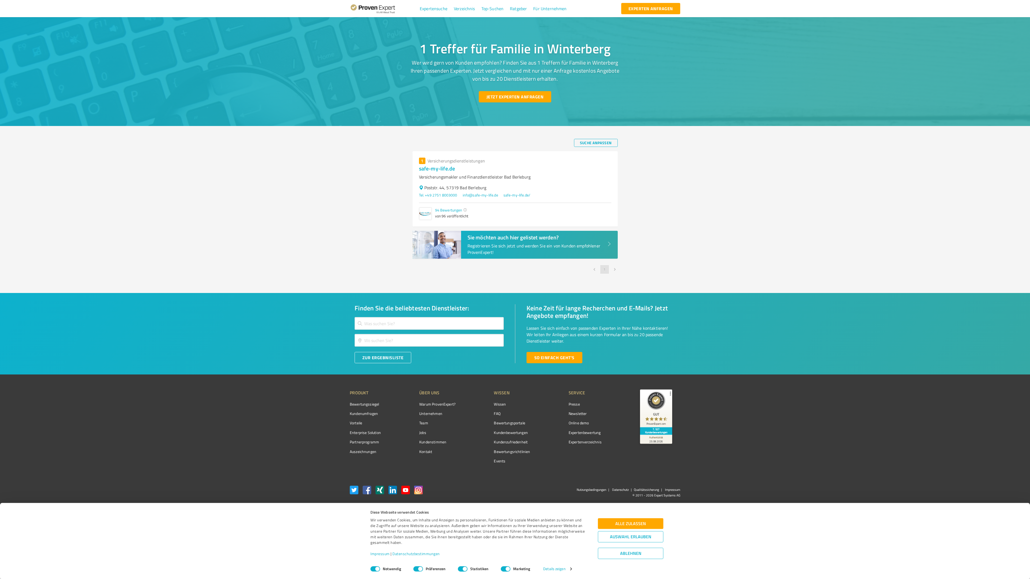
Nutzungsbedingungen (591, 489)
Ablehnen (630, 553)
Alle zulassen (630, 524)
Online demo (579, 422)
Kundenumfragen (364, 413)
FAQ (497, 413)
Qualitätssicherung (646, 489)
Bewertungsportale (509, 422)
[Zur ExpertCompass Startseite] (384, 8)
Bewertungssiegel (364, 404)
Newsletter (578, 413)
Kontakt (425, 451)
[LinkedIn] (392, 491)
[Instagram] (418, 491)
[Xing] (380, 491)
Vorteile (356, 422)
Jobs (422, 432)
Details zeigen (554, 568)
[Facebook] (367, 491)
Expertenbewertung (585, 432)
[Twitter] (354, 491)
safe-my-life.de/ (516, 195)
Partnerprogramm (364, 441)
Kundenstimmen (432, 441)
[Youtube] (405, 491)
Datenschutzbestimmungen (416, 553)
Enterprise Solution (365, 432)
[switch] (418, 568)
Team (423, 422)
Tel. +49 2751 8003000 (438, 195)
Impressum (380, 553)
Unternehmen (430, 413)
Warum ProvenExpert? (437, 404)
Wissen (500, 404)
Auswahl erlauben (630, 537)
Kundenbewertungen (511, 432)
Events (499, 460)
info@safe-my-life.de (480, 195)
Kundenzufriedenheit (511, 441)
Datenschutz (620, 489)
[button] (433, 8)
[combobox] (429, 323)
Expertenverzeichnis (585, 441)
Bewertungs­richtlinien (512, 451)
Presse (574, 404)
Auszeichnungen (363, 451)
